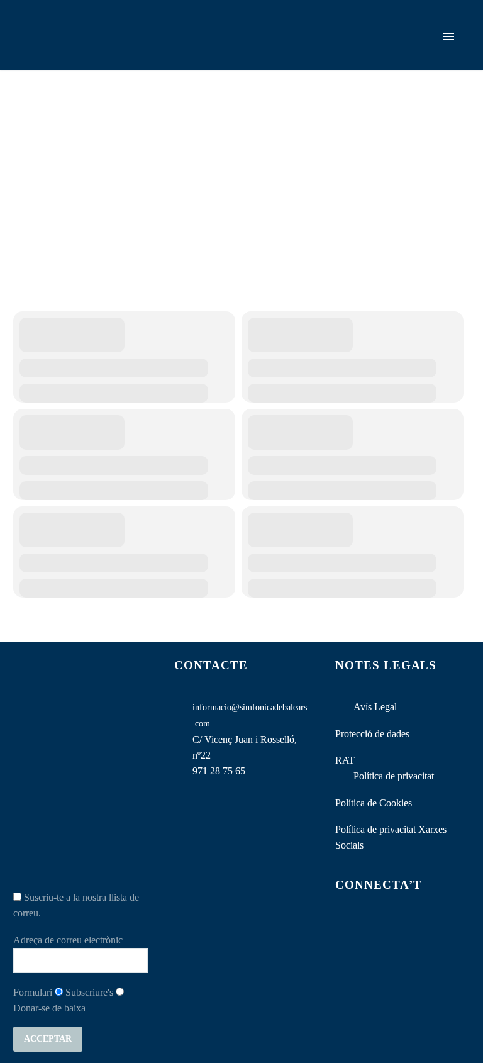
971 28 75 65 (218, 770)
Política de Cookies (373, 803)
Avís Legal (375, 706)
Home (256, 53)
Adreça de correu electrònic (68, 940)
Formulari (32, 992)
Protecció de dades (372, 733)
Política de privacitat (393, 776)
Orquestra (310, 53)
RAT (345, 760)
